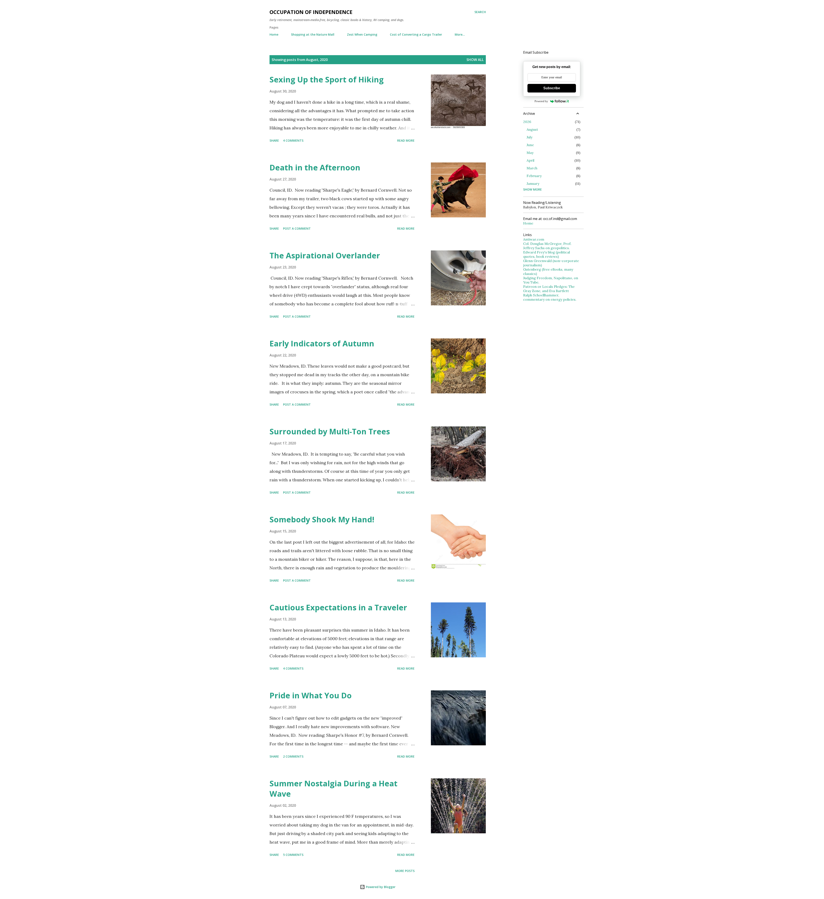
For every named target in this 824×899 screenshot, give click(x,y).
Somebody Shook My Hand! (322, 519)
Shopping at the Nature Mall (312, 34)
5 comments (293, 855)
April (530, 160)
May (530, 152)
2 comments (293, 756)
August (532, 129)
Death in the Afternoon (315, 167)
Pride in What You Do (311, 695)
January (533, 183)
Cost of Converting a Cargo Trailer (416, 34)
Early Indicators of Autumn (322, 343)
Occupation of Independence (311, 11)
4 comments (293, 140)
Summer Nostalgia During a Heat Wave (333, 788)
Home (274, 34)
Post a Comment (297, 228)
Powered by (541, 101)
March (532, 168)
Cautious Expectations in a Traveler (338, 607)
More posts (405, 871)
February (534, 176)
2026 (527, 122)
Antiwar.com (533, 239)
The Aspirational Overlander (325, 255)
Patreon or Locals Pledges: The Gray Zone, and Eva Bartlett (549, 288)
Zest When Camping (362, 34)
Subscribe (551, 88)
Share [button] (274, 140)
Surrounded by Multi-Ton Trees (330, 431)
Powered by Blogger (380, 887)
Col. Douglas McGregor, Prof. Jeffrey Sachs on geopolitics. (547, 245)
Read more (406, 140)
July (529, 137)
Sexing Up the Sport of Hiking (327, 79)
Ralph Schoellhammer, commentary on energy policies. (549, 297)
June (530, 145)
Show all (475, 59)
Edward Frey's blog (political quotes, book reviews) (546, 254)
